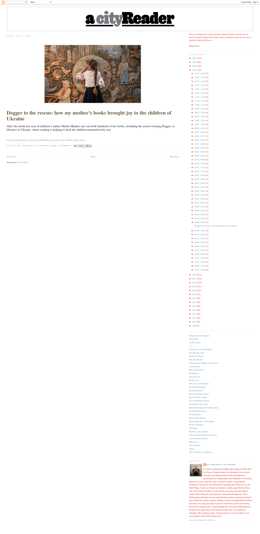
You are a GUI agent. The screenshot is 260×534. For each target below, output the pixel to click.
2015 (194, 302)
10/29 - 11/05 (200, 108)
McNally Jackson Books (199, 431)
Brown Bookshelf (196, 369)
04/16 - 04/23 (200, 218)
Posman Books (195, 414)
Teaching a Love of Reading (200, 349)
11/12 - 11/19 (200, 100)
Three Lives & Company (199, 383)
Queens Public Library (198, 397)
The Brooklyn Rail (196, 352)
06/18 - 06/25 (200, 183)
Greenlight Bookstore (198, 411)
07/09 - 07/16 (200, 171)
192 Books (193, 428)
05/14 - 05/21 (200, 202)
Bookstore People (196, 356)
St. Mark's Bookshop (197, 387)
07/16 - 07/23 (200, 167)
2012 (194, 314)
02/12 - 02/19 (200, 250)
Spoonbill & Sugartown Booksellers (203, 407)
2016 (194, 298)
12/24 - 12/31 (200, 77)
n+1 (190, 345)
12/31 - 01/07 (200, 73)
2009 (194, 325)
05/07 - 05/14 (200, 206)
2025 (194, 62)
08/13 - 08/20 (200, 151)
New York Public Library (199, 400)
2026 (194, 58)
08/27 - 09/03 (200, 144)
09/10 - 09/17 (200, 136)
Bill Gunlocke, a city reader (221, 464)
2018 (194, 290)
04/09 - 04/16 (200, 222)
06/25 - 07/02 (200, 179)
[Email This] (78, 145)
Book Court (194, 380)
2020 (194, 282)
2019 (194, 286)
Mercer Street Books (197, 417)
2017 (194, 294)
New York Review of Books (200, 452)
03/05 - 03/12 (200, 242)
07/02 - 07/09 (200, 175)
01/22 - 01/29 (200, 258)
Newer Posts (11, 156)
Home (93, 156)
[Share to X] (84, 145)
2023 (194, 70)
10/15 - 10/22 (200, 116)
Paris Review (194, 376)
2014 (194, 306)
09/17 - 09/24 (200, 132)
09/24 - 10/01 (200, 128)
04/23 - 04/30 (200, 214)
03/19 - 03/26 (200, 234)
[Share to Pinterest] (90, 145)
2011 (194, 317)
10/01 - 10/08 (200, 124)
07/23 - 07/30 (200, 163)
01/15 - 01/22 (200, 262)
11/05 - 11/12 (200, 104)
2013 (194, 310)
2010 (194, 321)
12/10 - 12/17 (200, 85)
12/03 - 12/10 (200, 89)
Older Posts (174, 156)
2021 (194, 278)
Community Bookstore (198, 404)
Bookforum (193, 373)
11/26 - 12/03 (200, 93)
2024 (194, 66)
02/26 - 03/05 (200, 246)
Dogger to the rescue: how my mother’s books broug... (216, 225)
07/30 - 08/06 (200, 159)
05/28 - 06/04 (200, 194)
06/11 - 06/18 (200, 187)
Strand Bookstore (196, 390)
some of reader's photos (198, 438)
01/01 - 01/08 (200, 269)
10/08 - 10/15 (200, 120)
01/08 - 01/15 (200, 265)
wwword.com (194, 366)
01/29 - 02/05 (200, 254)
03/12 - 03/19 (200, 238)
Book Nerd (193, 339)
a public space (195, 342)
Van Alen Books (195, 359)
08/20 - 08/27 (200, 147)
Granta (192, 448)
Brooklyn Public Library (199, 394)
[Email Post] (74, 145)
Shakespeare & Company (199, 335)
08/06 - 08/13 (200, 155)
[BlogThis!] (81, 145)
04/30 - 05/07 (200, 210)
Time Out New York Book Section (203, 435)
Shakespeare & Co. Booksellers (202, 421)
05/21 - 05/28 (200, 198)
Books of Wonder (196, 424)
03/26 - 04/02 (200, 230)
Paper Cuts (193, 441)
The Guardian (194, 445)
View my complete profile (202, 520)
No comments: (65, 145)
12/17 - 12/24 (200, 81)
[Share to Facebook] (87, 145)
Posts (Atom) (23, 162)
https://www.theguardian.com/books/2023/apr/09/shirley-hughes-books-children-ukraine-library (46, 140)
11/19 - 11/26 (200, 97)
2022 (194, 274)
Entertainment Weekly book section (203, 363)
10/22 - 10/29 (200, 112)
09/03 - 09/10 (200, 140)
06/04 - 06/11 (200, 191)
